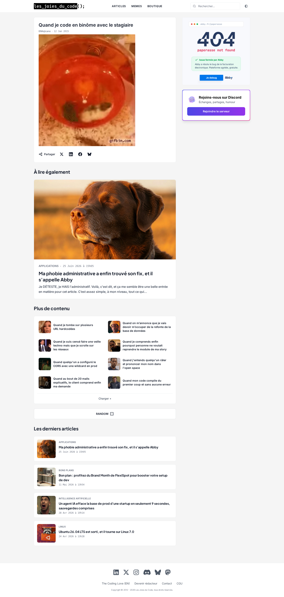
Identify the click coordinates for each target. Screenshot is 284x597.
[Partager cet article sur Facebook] (80, 154)
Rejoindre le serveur (216, 111)
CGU (179, 583)
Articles (119, 6)
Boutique (154, 6)
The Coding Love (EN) (116, 583)
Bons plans (66, 470)
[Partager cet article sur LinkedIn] (70, 154)
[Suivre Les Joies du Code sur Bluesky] (158, 573)
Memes (136, 6)
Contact (167, 583)
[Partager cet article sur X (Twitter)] (61, 154)
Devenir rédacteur (145, 583)
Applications (49, 266)
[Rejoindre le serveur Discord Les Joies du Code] (147, 572)
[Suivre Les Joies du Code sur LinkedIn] (116, 573)
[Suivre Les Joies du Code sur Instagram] (136, 573)
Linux (62, 526)
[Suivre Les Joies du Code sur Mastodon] (168, 573)
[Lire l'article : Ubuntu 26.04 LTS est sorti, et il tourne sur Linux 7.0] (105, 533)
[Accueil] (59, 6)
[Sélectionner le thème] (246, 6)
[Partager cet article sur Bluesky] (89, 154)
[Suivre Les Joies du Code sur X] (126, 573)
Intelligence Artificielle (75, 498)
